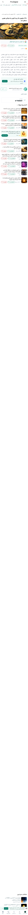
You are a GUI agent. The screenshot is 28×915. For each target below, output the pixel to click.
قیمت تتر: (19, 5)
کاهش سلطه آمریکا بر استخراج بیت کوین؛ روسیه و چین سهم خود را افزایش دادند (11, 117)
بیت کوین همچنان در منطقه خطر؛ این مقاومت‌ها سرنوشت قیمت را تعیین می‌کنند (12, 171)
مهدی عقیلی (24, 94)
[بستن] (2, 908)
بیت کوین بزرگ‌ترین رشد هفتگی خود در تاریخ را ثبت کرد (12, 147)
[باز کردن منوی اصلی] (25, 2)
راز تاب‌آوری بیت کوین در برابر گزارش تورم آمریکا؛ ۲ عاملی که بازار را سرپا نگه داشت (11, 155)
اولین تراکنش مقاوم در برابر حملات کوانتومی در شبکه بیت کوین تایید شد (12, 163)
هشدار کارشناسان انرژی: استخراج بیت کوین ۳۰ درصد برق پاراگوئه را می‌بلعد (12, 140)
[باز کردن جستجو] (3, 2)
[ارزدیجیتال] (14, 2)
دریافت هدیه (4, 135)
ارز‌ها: (26, 5)
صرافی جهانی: (7, 5)
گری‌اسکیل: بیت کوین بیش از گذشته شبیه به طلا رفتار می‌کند (12, 109)
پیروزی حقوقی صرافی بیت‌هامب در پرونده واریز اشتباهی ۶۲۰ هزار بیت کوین (11, 124)
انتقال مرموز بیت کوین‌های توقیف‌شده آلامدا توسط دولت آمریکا (12, 178)
